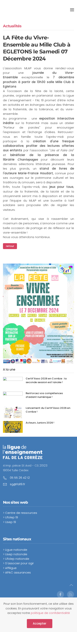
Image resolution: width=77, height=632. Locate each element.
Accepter (39, 623)
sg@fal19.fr (17, 484)
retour (10, 246)
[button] (72, 10)
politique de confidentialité (50, 613)
